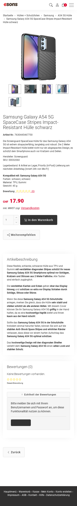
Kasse (36, 491)
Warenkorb (25, 491)
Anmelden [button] (22, 422)
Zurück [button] (15, 452)
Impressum (14, 495)
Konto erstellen (64, 491)
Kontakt (32, 495)
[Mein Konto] (57, 5)
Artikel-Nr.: (8, 134)
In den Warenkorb (40, 220)
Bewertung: (9, 191)
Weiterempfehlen (23, 234)
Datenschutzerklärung (58, 495)
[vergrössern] (38, 57)
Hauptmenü (10, 491)
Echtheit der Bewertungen (39, 394)
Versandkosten (30, 208)
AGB (24, 495)
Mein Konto (47, 491)
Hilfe (41, 495)
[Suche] (51, 5)
